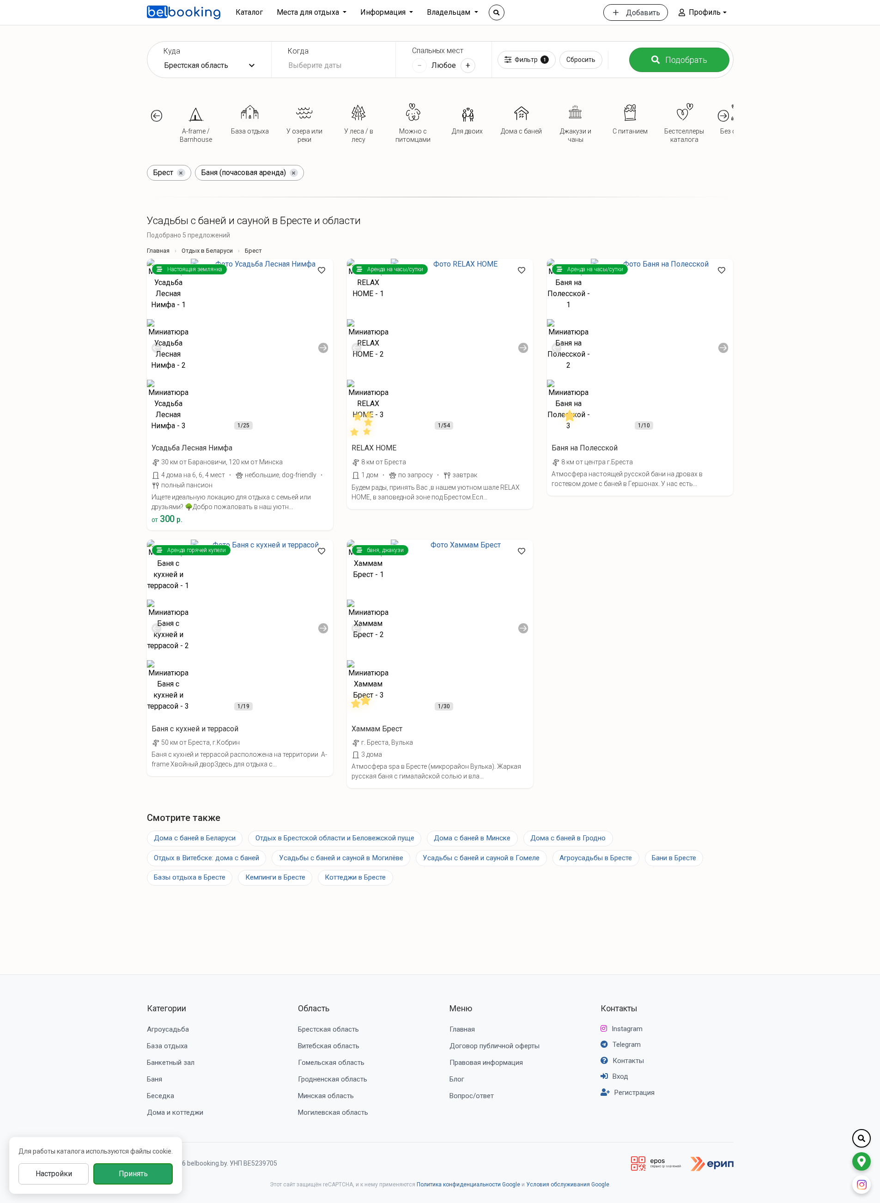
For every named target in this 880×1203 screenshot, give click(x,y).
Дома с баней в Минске (472, 838)
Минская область (326, 1096)
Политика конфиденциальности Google (468, 1184)
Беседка (160, 1096)
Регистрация (634, 1092)
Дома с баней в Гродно (568, 838)
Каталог (249, 12)
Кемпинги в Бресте (275, 877)
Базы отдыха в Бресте (189, 877)
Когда (298, 51)
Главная (158, 250)
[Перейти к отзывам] (363, 423)
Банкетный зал (170, 1062)
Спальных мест (437, 50)
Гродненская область (332, 1079)
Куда (172, 51)
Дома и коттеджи (175, 1112)
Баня (154, 1079)
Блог (456, 1079)
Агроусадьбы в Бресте (595, 858)
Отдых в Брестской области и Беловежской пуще (334, 838)
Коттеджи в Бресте (355, 877)
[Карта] (861, 1161)
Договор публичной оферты (494, 1046)
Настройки (54, 1173)
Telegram (627, 1044)
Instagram (627, 1029)
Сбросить (580, 59)
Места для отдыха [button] (309, 12)
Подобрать (686, 60)
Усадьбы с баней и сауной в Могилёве (341, 858)
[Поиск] (496, 12)
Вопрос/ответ (471, 1096)
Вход (620, 1076)
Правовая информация (486, 1062)
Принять (133, 1173)
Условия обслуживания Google (567, 1184)
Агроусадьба (168, 1029)
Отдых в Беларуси (207, 250)
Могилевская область (333, 1112)
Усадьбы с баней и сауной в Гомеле (481, 858)
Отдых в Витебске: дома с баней (206, 858)
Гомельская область (331, 1062)
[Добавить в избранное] (321, 270)
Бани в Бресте (674, 858)
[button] (702, 12)
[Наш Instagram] (861, 1184)
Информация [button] (383, 12)
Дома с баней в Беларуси (195, 838)
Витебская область (328, 1046)
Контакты (619, 1008)
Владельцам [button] (449, 12)
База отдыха (167, 1046)
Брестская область (328, 1029)
